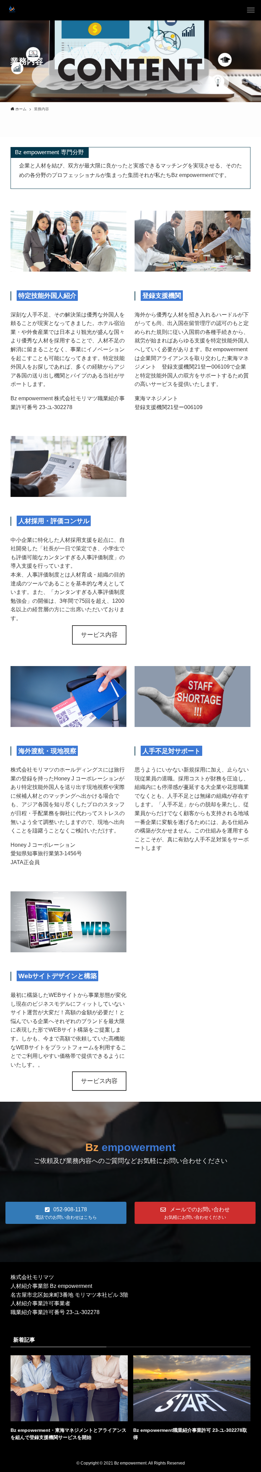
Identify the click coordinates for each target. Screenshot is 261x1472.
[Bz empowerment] (12, 10)
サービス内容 (99, 634)
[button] (251, 10)
